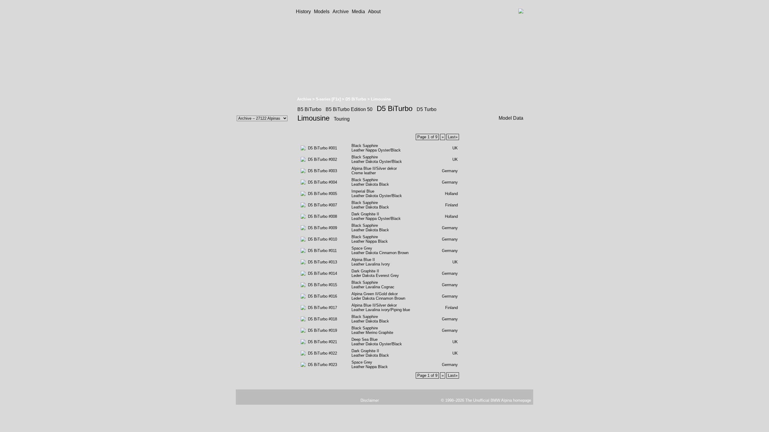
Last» (452, 137)
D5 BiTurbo (355, 99)
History (303, 11)
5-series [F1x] (328, 99)
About (374, 11)
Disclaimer (369, 400)
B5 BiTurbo (309, 109)
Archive (341, 11)
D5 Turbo (426, 109)
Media (358, 11)
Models (322, 11)
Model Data (511, 118)
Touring (342, 119)
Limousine (313, 118)
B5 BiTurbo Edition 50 (349, 109)
